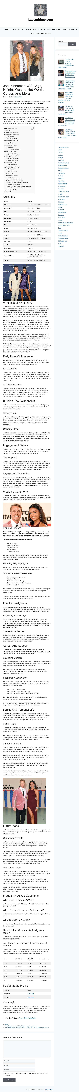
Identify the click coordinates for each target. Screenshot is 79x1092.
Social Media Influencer (65, 222)
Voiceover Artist (63, 238)
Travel (58, 29)
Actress (60, 152)
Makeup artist (62, 204)
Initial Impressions (12, 138)
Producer (61, 215)
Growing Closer (12, 143)
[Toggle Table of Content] (31, 128)
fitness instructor (63, 191)
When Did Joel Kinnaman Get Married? (18, 182)
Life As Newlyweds (10, 156)
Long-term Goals (12, 177)
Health (74, 29)
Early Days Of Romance (12, 134)
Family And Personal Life (12, 168)
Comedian (61, 173)
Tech (14, 29)
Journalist (61, 199)
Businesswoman (63, 168)
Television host (63, 230)
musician (61, 209)
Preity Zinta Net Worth (27, 1018)
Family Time (11, 169)
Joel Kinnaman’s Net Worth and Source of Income (20, 188)
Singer (60, 220)
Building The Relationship (12, 140)
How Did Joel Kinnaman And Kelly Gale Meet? (19, 186)
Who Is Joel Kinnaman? (11, 132)
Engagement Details (11, 145)
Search (60, 41)
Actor (6, 1024)
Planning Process (12, 153)
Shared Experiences (13, 160)
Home (7, 29)
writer (60, 243)
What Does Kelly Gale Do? (14, 184)
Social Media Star (63, 225)
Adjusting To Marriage (13, 158)
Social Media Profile (11, 190)
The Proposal (11, 147)
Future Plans (9, 173)
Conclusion (9, 192)
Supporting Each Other (14, 166)
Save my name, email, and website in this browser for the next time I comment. (26, 1074)
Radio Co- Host (63, 147)
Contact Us (45, 34)
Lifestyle (41, 29)
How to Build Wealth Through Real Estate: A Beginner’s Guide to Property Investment (27, 1027)
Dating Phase (11, 142)
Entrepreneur (62, 186)
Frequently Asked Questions (13, 179)
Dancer (60, 176)
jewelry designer (63, 196)
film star (60, 189)
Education (51, 29)
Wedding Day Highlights (14, 154)
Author (60, 155)
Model (60, 207)
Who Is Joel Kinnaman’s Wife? (15, 180)
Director (60, 178)
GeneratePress (49, 1089)
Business (66, 29)
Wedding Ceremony (10, 151)
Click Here (31, 993)
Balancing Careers (12, 164)
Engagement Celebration (14, 149)
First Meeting (11, 136)
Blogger (60, 157)
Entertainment (30, 29)
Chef (59, 170)
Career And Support (11, 162)
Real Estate (35, 34)
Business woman (63, 163)
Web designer (62, 241)
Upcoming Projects (13, 175)
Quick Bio (7, 130)
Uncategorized (63, 236)
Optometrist (62, 212)
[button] (10, 29)
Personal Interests (12, 171)
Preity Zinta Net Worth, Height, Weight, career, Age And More (20, 1026)
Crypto (20, 29)
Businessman (62, 165)
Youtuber (61, 246)
